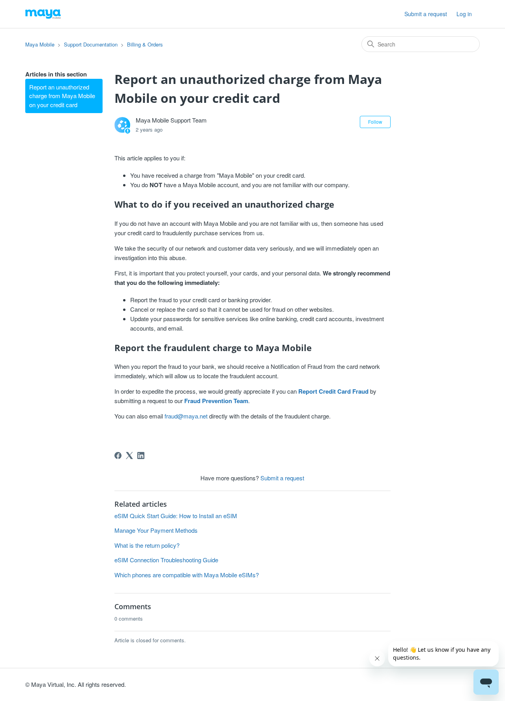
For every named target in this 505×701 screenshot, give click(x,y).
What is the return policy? (147, 545)
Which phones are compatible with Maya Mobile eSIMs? (186, 575)
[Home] (43, 14)
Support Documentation (91, 44)
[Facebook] (118, 455)
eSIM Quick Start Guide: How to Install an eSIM (175, 515)
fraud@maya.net (186, 416)
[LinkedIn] (140, 455)
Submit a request (425, 14)
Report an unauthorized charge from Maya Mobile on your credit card (62, 96)
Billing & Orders (145, 44)
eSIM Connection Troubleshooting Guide (166, 560)
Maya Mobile (39, 44)
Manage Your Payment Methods (156, 530)
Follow (375, 121)
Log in (464, 14)
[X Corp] (129, 455)
